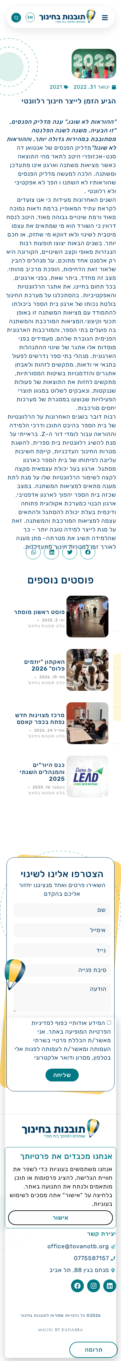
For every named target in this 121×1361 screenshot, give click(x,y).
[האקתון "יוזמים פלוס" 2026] (87, 689)
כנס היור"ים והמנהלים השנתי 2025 (42, 771)
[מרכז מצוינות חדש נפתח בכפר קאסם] (87, 742)
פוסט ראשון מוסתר (39, 612)
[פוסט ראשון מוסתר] (87, 635)
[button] (87, 552)
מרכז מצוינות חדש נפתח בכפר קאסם (40, 719)
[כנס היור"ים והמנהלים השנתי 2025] (87, 795)
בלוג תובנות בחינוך (46, 625)
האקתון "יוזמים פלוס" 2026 (44, 665)
